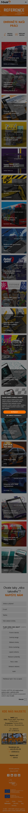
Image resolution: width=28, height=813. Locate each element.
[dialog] (14, 406)
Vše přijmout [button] (14, 412)
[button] (14, 415)
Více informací (5, 408)
